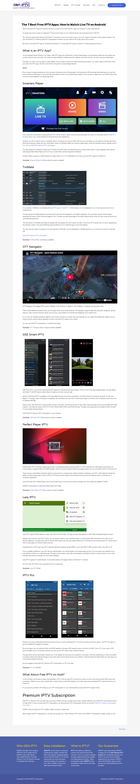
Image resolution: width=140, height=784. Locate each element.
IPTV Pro (33, 667)
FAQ (93, 5)
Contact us (101, 5)
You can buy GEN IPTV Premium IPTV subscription (39, 145)
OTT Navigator (34, 327)
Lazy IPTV (33, 568)
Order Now (86, 5)
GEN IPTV (57, 5)
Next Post (123, 729)
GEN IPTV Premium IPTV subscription (35, 235)
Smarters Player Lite (36, 160)
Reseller (66, 5)
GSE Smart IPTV (35, 417)
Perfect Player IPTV (36, 490)
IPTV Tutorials (75, 5)
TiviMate (32, 240)
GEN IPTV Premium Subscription (105, 703)
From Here (26, 705)
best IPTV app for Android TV (59, 208)
